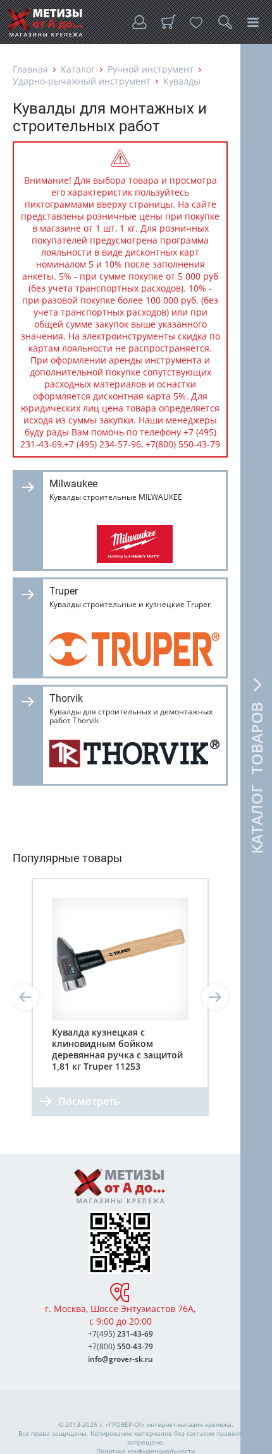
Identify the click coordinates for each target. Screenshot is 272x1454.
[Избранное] (196, 22)
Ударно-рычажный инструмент (82, 81)
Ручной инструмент (151, 69)
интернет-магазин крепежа (189, 1424)
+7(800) (120, 1346)
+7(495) (120, 1333)
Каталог (78, 69)
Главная (30, 69)
